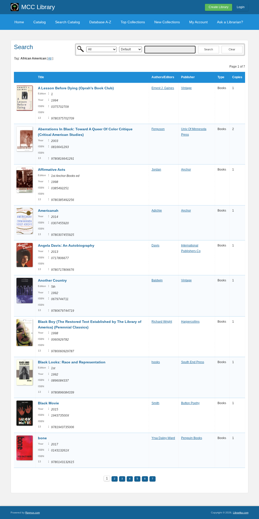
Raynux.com (32, 512)
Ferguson (158, 129)
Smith (155, 403)
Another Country (52, 280)
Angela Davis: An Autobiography (66, 245)
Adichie (157, 210)
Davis (155, 245)
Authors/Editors (163, 77)
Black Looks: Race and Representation (71, 362)
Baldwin (157, 280)
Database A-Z (100, 22)
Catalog (39, 22)
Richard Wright (162, 321)
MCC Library (38, 7)
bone (42, 438)
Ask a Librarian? (230, 22)
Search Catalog (67, 22)
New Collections (167, 22)
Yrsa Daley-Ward (163, 438)
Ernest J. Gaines (163, 88)
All (50, 58)
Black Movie (48, 403)
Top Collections (133, 22)
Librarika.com (240, 512)
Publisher (188, 77)
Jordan (156, 169)
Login (241, 7)
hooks (156, 362)
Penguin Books (191, 438)
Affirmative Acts (51, 170)
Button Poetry (190, 403)
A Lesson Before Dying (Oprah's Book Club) (76, 88)
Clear (232, 49)
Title (41, 77)
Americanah (48, 211)
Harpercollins (190, 321)
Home (19, 22)
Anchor (186, 169)
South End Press (192, 362)
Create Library (218, 7)
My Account (198, 22)
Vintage (186, 88)
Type (221, 77)
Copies (237, 77)
